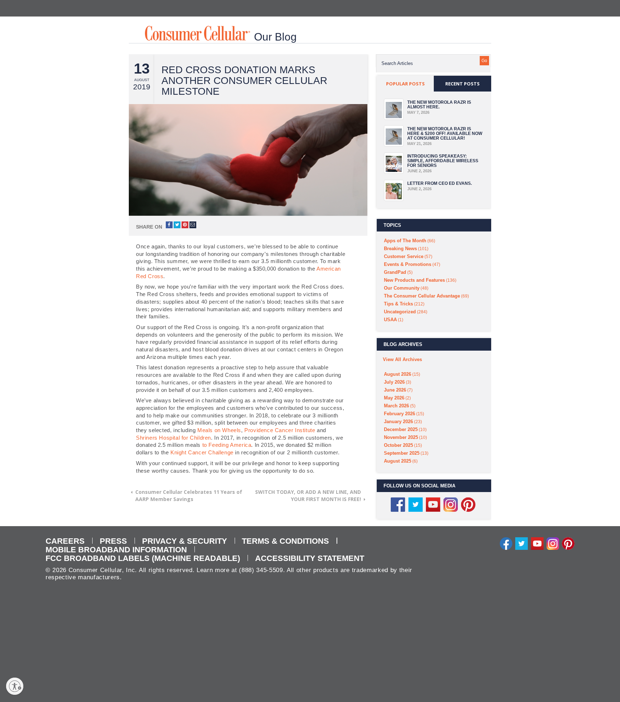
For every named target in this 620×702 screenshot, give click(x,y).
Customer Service (403, 256)
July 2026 (394, 382)
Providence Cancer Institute (279, 430)
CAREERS (65, 541)
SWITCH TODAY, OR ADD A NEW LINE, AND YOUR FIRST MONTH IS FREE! (308, 495)
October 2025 (398, 445)
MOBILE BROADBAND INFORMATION (116, 549)
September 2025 (401, 453)
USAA (390, 319)
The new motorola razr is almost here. (439, 104)
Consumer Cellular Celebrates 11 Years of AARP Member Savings (188, 495)
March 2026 (396, 405)
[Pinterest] (568, 543)
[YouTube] (537, 543)
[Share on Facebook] (169, 224)
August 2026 (397, 374)
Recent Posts (462, 83)
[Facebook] (506, 543)
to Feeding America (227, 445)
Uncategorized (400, 311)
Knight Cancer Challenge (202, 452)
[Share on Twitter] (177, 224)
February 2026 (399, 413)
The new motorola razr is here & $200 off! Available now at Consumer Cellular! (444, 133)
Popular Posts (405, 83)
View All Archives (402, 359)
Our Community (401, 288)
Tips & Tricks (398, 303)
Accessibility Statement (309, 558)
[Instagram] (552, 543)
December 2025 (401, 429)
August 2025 (397, 461)
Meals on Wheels (219, 430)
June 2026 (395, 390)
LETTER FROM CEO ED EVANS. (439, 183)
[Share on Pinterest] (185, 224)
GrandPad (395, 272)
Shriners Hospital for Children (173, 438)
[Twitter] (521, 543)
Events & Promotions (407, 264)
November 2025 (401, 437)
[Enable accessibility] (14, 686)
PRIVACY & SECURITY (184, 541)
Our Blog (275, 37)
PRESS (113, 541)
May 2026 (394, 398)
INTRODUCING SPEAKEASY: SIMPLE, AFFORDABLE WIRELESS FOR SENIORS (442, 161)
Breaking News (400, 248)
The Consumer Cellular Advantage (422, 296)
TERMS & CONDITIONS (285, 541)
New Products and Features (414, 280)
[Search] (484, 60)
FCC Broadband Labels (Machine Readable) (143, 558)
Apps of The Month (405, 240)
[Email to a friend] (192, 224)
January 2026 (398, 421)
